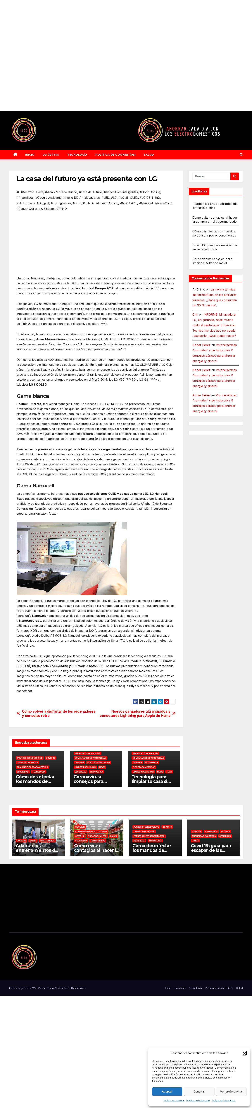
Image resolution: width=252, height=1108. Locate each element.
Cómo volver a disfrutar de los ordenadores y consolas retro (59, 713)
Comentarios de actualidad (90, 758)
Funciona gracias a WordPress (27, 988)
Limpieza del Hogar (27, 762)
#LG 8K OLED (128, 197)
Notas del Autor (97, 836)
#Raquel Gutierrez (29, 209)
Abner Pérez (201, 345)
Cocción (80, 827)
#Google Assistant (48, 197)
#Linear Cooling (107, 203)
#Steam (49, 209)
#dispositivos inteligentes (121, 192)
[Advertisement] (110, 55)
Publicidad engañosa (204, 836)
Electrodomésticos (98, 762)
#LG (114, 197)
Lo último (51, 154)
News (102, 767)
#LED (105, 197)
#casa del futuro (90, 192)
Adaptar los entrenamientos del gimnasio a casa (37, 850)
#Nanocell (146, 203)
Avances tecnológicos (29, 758)
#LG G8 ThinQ (150, 197)
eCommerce (151, 762)
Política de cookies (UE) (115, 154)
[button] (244, 1053)
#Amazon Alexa (32, 192)
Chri (195, 314)
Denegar (199, 1091)
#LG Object (41, 203)
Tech (169, 772)
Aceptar (167, 1091)
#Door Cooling (150, 192)
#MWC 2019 (128, 203)
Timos (195, 841)
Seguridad (23, 772)
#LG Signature (61, 203)
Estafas (225, 831)
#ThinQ (61, 209)
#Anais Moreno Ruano (61, 192)
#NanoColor (164, 203)
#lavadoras (92, 197)
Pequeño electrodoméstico (32, 767)
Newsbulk (60, 988)
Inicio (29, 154)
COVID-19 (50, 758)
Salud (149, 154)
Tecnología (77, 154)
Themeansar (78, 988)
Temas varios (47, 841)
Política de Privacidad (198, 1100)
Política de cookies (174, 1100)
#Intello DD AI (72, 197)
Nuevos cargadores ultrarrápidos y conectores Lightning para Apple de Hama (135, 713)
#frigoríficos (25, 197)
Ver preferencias (231, 1091)
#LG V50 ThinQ (83, 203)
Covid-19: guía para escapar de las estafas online (211, 850)
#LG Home (24, 203)
